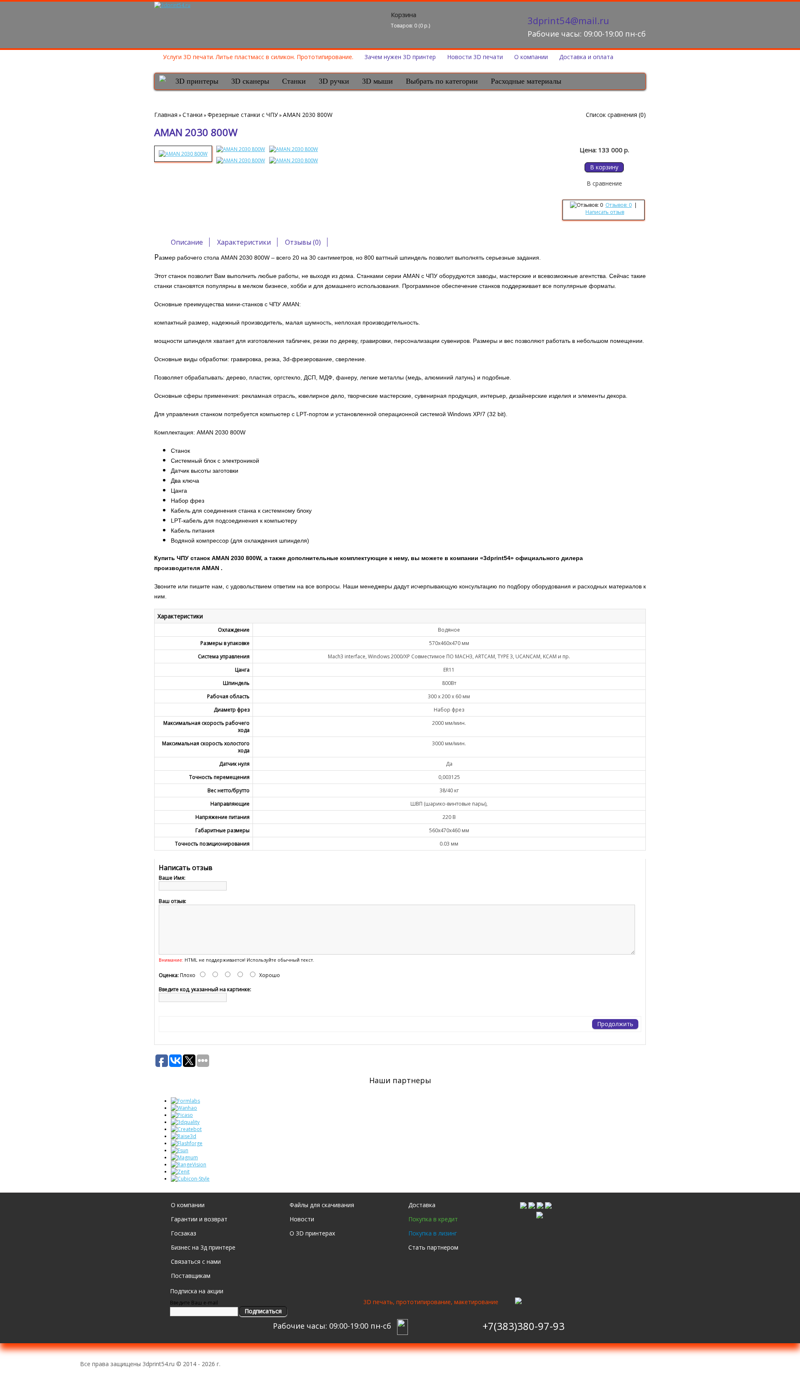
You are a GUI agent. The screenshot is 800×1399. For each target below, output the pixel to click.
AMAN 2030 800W (307, 115)
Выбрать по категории (442, 81)
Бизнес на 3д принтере (203, 1247)
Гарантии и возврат (199, 1219)
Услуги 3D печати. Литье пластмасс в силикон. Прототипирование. (258, 57)
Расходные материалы (526, 81)
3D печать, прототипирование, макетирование (430, 1302)
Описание (187, 242)
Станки (294, 81)
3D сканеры (250, 81)
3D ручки (334, 81)
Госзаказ (183, 1233)
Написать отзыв (604, 212)
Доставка (421, 1205)
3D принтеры (196, 81)
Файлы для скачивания (322, 1205)
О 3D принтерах (312, 1233)
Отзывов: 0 (618, 204)
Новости (302, 1219)
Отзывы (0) (303, 242)
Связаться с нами (196, 1261)
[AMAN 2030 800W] (183, 153)
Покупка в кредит (433, 1219)
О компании (531, 57)
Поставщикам (190, 1276)
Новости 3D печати (475, 57)
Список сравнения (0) (616, 115)
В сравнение (604, 183)
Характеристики (244, 242)
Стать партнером (433, 1247)
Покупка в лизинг (432, 1233)
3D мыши (377, 81)
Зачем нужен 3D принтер (400, 57)
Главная (166, 115)
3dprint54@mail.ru (568, 20)
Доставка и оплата (586, 57)
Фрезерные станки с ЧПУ (243, 115)
